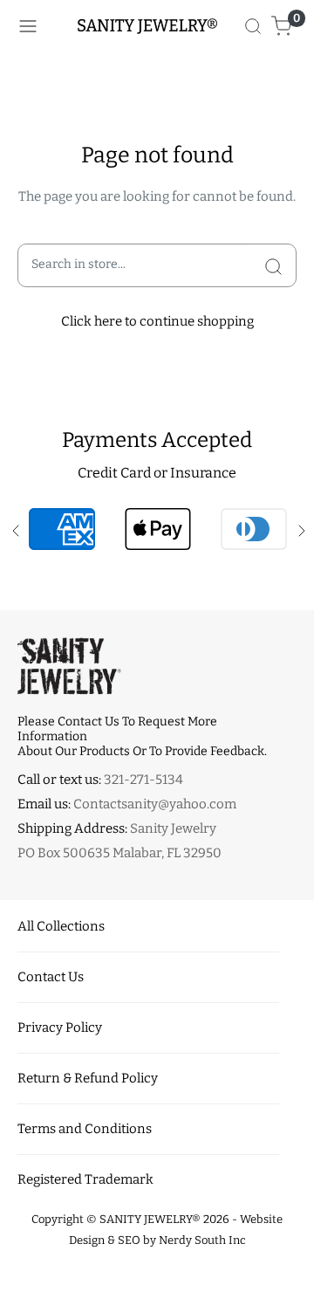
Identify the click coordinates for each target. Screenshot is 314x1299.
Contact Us (50, 977)
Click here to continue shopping (157, 321)
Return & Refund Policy (87, 1078)
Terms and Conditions (84, 1129)
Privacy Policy (59, 1027)
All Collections (61, 926)
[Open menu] (27, 26)
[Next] (300, 529)
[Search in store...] (273, 265)
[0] (282, 26)
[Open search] (253, 26)
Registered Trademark (85, 1179)
